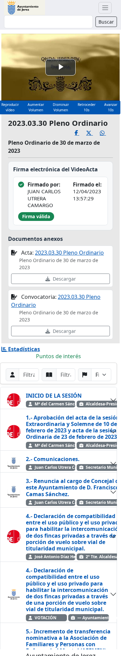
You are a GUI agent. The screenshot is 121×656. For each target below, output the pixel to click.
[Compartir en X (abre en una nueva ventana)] (93, 133)
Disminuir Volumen (61, 107)
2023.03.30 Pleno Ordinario (69, 252)
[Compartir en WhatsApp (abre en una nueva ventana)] (106, 133)
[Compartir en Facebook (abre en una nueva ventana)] (80, 133)
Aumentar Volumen (36, 107)
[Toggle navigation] (105, 7)
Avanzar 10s (110, 107)
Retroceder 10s (86, 107)
